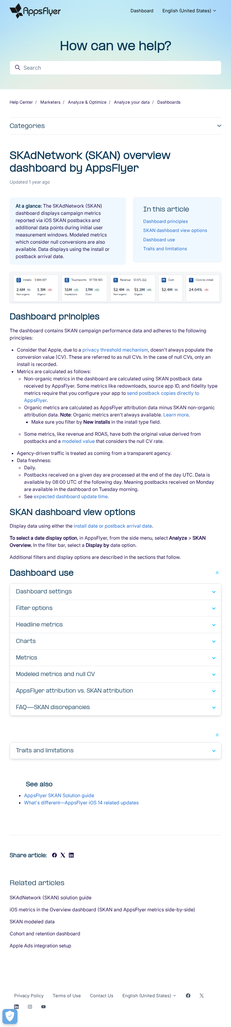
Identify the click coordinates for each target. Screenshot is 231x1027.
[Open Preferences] (9, 1016)
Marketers (50, 102)
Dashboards (168, 102)
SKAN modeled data (32, 922)
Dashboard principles (165, 221)
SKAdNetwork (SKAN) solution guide (50, 897)
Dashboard (142, 11)
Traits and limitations (165, 248)
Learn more (176, 415)
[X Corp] (62, 856)
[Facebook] (54, 856)
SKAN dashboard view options (175, 230)
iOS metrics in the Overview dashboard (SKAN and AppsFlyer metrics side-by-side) (102, 910)
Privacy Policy (29, 995)
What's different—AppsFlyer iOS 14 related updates (81, 803)
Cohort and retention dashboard (45, 934)
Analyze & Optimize (87, 102)
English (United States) (187, 11)
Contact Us (101, 995)
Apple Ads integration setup (40, 946)
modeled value (78, 441)
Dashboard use (159, 239)
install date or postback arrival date (113, 526)
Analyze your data (132, 102)
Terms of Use (67, 995)
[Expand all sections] (217, 572)
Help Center (21, 102)
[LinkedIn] (71, 856)
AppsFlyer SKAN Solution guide (59, 795)
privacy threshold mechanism (115, 350)
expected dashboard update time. (71, 496)
